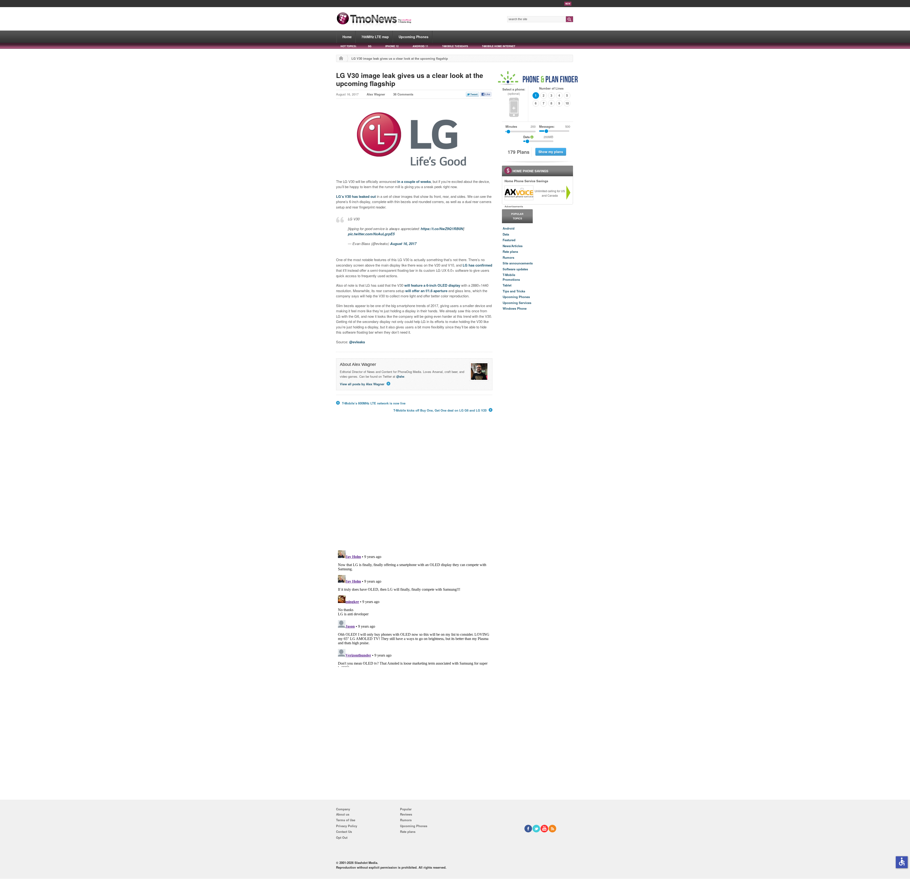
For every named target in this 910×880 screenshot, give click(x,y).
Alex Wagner (376, 94)
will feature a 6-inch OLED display (432, 285)
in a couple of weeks (414, 181)
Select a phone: (513, 91)
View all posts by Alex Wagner (365, 384)
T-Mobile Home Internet (498, 46)
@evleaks (357, 342)
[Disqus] (414, 608)
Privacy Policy (346, 826)
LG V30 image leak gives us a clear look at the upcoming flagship (409, 79)
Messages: (554, 126)
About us (342, 814)
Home (347, 36)
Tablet (507, 285)
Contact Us (344, 831)
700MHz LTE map (375, 36)
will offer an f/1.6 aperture (426, 290)
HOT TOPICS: (348, 46)
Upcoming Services (517, 302)
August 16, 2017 (403, 243)
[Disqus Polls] (414, 484)
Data (506, 234)
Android (508, 228)
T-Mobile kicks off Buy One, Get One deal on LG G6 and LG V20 (442, 410)
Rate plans (510, 251)
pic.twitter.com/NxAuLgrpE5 (371, 233)
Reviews (406, 814)
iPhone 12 (392, 46)
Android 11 (420, 46)
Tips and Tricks (514, 291)
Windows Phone (515, 308)
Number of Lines (551, 88)
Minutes (511, 126)
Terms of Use (345, 820)
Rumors (508, 257)
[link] (519, 192)
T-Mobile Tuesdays (455, 46)
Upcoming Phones (413, 36)
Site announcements (518, 263)
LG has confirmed (477, 265)
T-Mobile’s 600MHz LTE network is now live (370, 403)
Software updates (515, 269)
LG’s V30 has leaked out (356, 196)
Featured (509, 240)
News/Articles (513, 246)
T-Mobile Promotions (511, 277)
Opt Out (341, 837)
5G (369, 46)
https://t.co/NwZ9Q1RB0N (442, 228)
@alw (400, 376)
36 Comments (403, 94)
